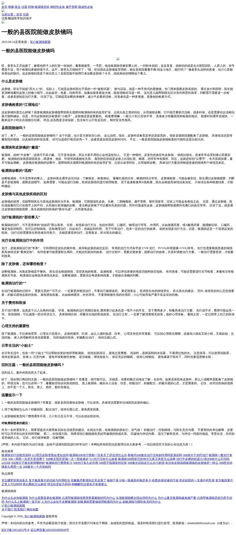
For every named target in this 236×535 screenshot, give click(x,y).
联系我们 (20, 509)
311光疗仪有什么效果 (103, 459)
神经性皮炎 (57, 6)
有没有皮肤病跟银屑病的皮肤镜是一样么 (191, 462)
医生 (18, 6)
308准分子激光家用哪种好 (28, 462)
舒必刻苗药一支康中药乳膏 (197, 480)
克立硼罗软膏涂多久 (14, 480)
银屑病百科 (42, 6)
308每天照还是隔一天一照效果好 (67, 459)
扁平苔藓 (71, 6)
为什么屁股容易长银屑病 (45, 497)
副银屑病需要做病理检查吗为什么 (99, 501)
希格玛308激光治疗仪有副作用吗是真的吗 (155, 455)
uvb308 (5, 462)
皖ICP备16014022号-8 (15, 529)
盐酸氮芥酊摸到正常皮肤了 (88, 480)
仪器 (24, 6)
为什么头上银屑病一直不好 (23, 501)
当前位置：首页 (11, 14)
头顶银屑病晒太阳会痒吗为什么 (136, 497)
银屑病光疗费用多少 (59, 462)
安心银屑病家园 (40, 41)
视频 (11, 6)
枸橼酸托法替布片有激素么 (89, 484)
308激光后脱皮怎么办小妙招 (146, 462)
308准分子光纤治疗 (195, 455)
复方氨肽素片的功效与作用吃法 (49, 480)
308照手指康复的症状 (113, 462)
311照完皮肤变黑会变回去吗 (50, 455)
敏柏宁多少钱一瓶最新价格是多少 (129, 480)
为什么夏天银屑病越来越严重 (177, 497)
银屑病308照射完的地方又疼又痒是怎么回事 (147, 459)
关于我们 (7, 509)
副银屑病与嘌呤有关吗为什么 (141, 501)
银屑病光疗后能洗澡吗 (16, 455)
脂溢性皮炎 (85, 6)
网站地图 (32, 509)
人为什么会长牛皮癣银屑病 (59, 501)
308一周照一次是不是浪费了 (26, 459)
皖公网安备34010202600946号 (50, 529)
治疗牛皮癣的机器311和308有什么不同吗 (202, 459)
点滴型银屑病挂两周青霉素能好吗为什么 (88, 497)
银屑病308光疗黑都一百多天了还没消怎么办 (98, 455)
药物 (31, 6)
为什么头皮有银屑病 (14, 497)
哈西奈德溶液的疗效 (165, 480)
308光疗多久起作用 (85, 462)
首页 (4, 6)
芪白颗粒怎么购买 (34, 484)
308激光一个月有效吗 (37, 466)
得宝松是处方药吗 (59, 484)
